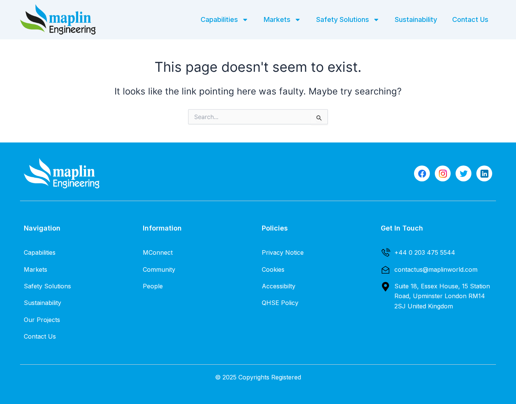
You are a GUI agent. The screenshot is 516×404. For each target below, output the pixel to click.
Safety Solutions (342, 19)
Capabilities (219, 19)
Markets (277, 19)
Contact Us (470, 19)
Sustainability (416, 19)
